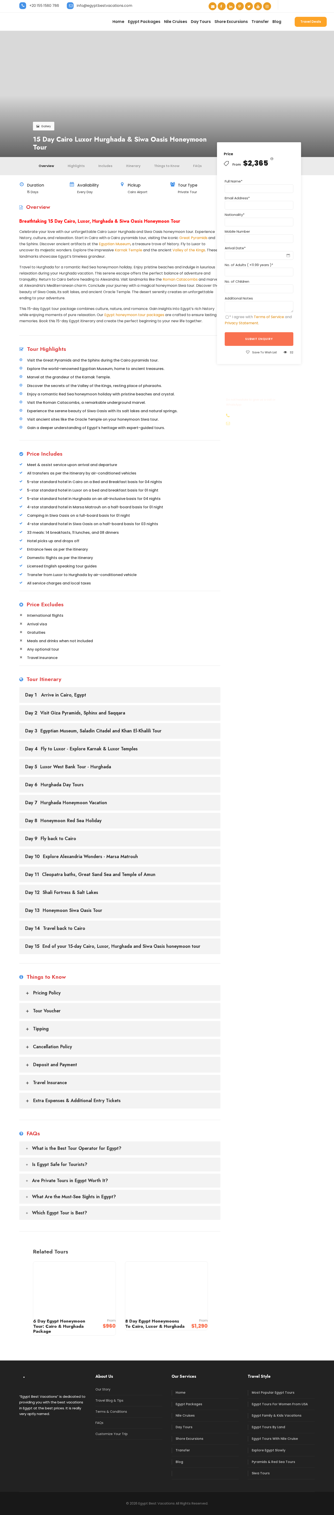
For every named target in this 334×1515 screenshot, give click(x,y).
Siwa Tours (261, 1473)
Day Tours (201, 21)
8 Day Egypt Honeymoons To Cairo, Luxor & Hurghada (154, 1323)
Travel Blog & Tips (109, 1400)
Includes (105, 166)
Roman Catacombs (180, 279)
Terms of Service (269, 316)
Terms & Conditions (111, 1411)
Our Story (102, 1389)
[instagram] (267, 6)
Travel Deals (310, 21)
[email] (213, 6)
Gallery (46, 126)
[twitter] (249, 6)
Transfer (260, 21)
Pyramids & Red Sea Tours (273, 1462)
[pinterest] (240, 6)
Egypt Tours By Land (268, 1427)
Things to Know (166, 166)
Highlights (76, 166)
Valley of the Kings (188, 250)
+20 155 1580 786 (44, 5)
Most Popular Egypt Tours (273, 1392)
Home (118, 21)
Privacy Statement (241, 323)
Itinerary (133, 166)
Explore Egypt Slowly (268, 1450)
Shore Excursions (231, 21)
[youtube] (258, 6)
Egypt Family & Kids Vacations (277, 1415)
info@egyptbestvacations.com (104, 5)
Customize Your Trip (111, 1434)
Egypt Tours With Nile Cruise (275, 1438)
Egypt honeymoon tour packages (134, 314)
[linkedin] (231, 6)
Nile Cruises (175, 21)
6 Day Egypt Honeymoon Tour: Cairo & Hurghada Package (59, 1326)
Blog (276, 21)
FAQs (197, 166)
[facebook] (222, 6)
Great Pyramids (193, 237)
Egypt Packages (144, 21)
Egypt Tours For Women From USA (280, 1404)
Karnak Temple (128, 250)
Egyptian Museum (114, 244)
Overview (46, 166)
